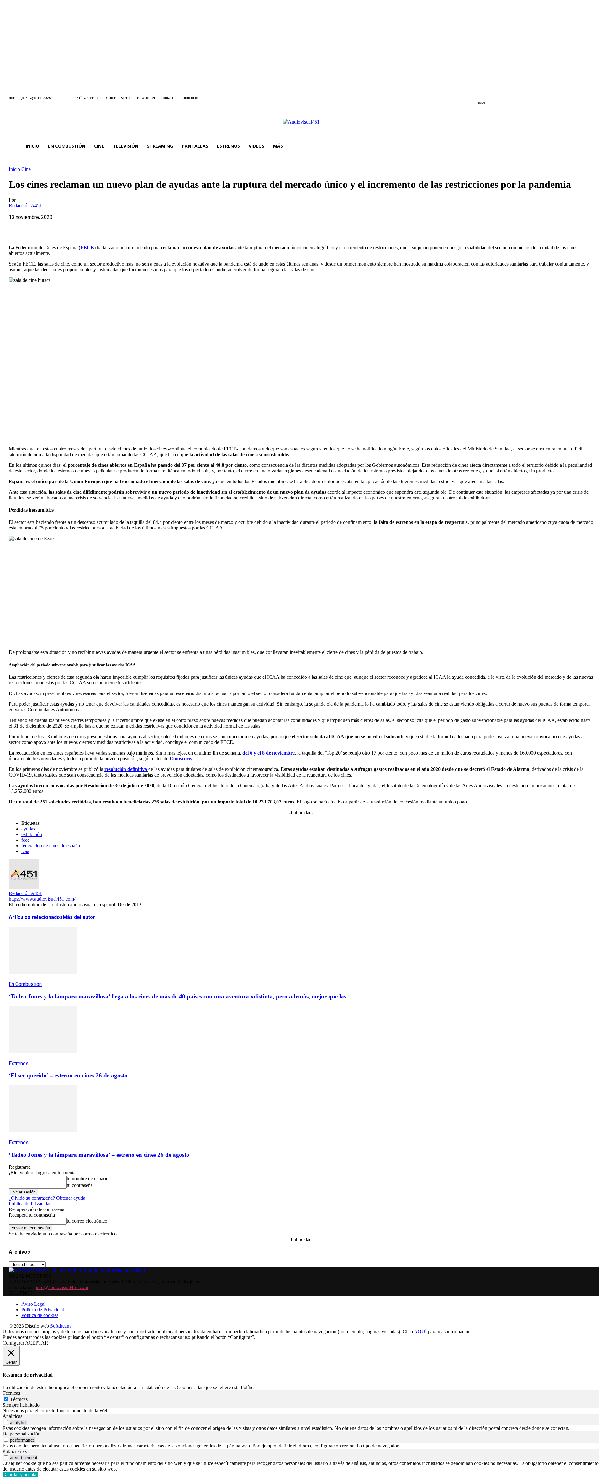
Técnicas (19, 1399)
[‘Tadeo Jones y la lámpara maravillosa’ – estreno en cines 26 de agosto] (43, 1136)
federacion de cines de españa (50, 845)
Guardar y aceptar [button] (20, 1474)
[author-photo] (24, 887)
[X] (41, 226)
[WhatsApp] (64, 226)
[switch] (6, 1422)
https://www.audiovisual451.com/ (42, 899)
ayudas (28, 828)
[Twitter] (501, 94)
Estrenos (19, 1064)
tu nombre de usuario (87, 1178)
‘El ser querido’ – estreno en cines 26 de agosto (68, 1075)
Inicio (14, 169)
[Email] (109, 226)
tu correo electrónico (87, 1221)
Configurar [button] (13, 1343)
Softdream (60, 1326)
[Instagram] (487, 94)
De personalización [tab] (21, 1433)
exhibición (31, 834)
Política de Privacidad (30, 1203)
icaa (25, 851)
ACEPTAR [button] (36, 1343)
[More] (154, 226)
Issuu (481, 102)
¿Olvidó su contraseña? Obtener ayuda (47, 1198)
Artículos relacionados (36, 917)
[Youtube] (508, 94)
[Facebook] (479, 94)
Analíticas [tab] (12, 1416)
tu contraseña (80, 1185)
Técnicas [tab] (11, 1393)
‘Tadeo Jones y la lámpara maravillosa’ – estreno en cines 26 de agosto (99, 1154)
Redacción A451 (25, 205)
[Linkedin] (494, 94)
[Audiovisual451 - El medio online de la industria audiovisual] (301, 125)
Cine (26, 169)
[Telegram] (132, 226)
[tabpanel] (301, 1411)
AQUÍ (420, 1331)
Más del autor (79, 917)
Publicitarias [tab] (15, 1451)
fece (25, 840)
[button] (585, 146)
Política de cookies (39, 1315)
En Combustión (25, 984)
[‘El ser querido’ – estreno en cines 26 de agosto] (43, 1057)
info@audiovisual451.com (62, 1287)
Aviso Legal (33, 1304)
